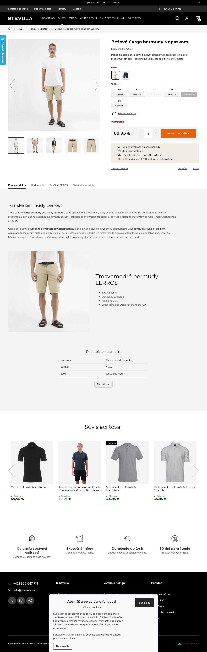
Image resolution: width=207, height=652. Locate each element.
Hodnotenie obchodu (17, 8)
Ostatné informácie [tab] (83, 185)
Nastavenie (62, 646)
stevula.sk (21, 600)
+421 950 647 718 (25, 583)
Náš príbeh (61, 594)
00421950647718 (30, 600)
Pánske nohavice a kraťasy (119, 360)
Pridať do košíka (178, 133)
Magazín (77, 8)
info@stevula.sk (24, 590)
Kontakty (62, 8)
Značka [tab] (59, 185)
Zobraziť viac (103, 384)
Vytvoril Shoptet (191, 643)
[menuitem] (48, 18)
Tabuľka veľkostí (127, 113)
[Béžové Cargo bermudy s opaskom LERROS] (115, 75)
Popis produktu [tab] (17, 185)
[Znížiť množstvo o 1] (141, 133)
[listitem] (157, 147)
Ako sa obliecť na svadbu (163, 612)
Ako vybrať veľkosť (160, 594)
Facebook (12, 600)
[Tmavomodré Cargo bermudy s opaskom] (125, 75)
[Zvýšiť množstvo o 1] (155, 133)
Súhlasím (144, 603)
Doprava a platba (42, 8)
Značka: (119, 168)
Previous (11, 470)
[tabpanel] (32, 474)
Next (195, 470)
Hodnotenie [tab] (37, 185)
